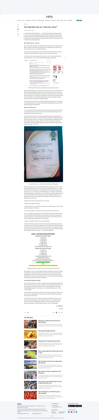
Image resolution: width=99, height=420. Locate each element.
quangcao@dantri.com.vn (57, 406)
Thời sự (23, 20)
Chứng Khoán (47, 20)
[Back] (18, 36)
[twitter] (18, 27)
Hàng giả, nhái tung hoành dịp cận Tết (49, 341)
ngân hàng (33, 95)
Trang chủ (19, 20)
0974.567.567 (61, 412)
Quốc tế (65, 20)
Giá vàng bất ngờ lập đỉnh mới (46, 331)
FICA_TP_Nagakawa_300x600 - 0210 (73, 24)
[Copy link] (18, 31)
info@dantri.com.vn (38, 413)
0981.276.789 (26, 413)
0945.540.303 (55, 405)
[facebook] (18, 24)
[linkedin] (18, 29)
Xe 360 (58, 20)
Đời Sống (61, 20)
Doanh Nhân (33, 20)
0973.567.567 (54, 412)
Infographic (70, 20)
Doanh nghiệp (27, 20)
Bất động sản (53, 20)
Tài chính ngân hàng (40, 20)
